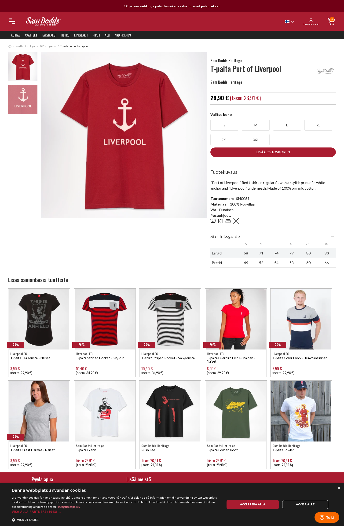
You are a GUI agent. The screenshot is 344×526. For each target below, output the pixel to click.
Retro (65, 35)
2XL (224, 140)
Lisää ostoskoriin (273, 152)
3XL (256, 140)
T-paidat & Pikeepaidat (43, 46)
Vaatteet (31, 35)
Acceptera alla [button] (252, 504)
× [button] (338, 488)
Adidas (15, 35)
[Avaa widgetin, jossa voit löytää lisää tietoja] (326, 518)
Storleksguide (225, 236)
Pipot (96, 35)
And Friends (123, 35)
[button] (115, 511)
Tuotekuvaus (223, 172)
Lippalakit (81, 35)
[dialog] (172, 504)
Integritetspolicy (69, 507)
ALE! (107, 35)
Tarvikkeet (49, 35)
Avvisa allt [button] (305, 504)
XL (318, 125)
